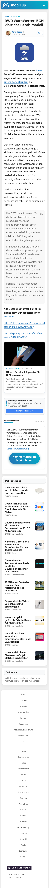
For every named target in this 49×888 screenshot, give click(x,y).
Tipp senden (23, 712)
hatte (39, 70)
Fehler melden (40, 421)
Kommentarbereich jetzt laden (24, 458)
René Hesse (17, 32)
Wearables (23, 804)
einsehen (9, 316)
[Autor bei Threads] (23, 32)
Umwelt (23, 833)
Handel (23, 815)
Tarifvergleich (23, 768)
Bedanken (23, 724)
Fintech (23, 809)
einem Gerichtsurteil (16, 82)
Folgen (23, 718)
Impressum (23, 735)
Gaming (23, 798)
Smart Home (23, 792)
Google (23, 856)
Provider (23, 821)
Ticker (23, 763)
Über (23, 694)
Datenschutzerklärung (18, 448)
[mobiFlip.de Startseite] (15, 5)
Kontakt (23, 706)
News (23, 751)
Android (23, 839)
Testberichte (23, 757)
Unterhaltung (23, 827)
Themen (23, 700)
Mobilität (23, 786)
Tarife (23, 774)
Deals (23, 780)
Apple (23, 845)
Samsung (23, 851)
